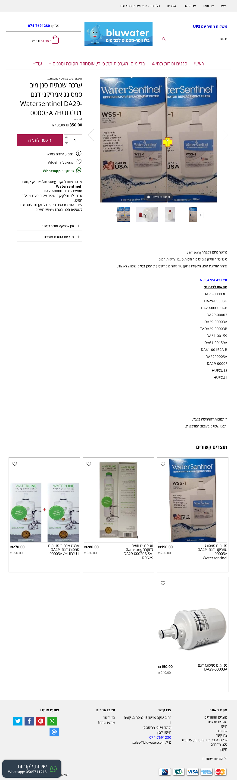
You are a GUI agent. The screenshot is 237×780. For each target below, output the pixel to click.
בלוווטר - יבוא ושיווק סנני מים (140, 5)
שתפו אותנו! (106, 722)
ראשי (199, 63)
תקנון (223, 749)
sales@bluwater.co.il (148, 742)
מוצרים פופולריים (215, 717)
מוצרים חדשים (217, 721)
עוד (38, 63)
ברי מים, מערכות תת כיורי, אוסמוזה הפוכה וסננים (98, 63)
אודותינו (208, 5)
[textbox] (193, 26)
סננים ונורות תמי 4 (169, 63)
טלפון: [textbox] (43, 25)
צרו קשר (190, 5)
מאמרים (172, 5)
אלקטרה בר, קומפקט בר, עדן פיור (204, 740)
